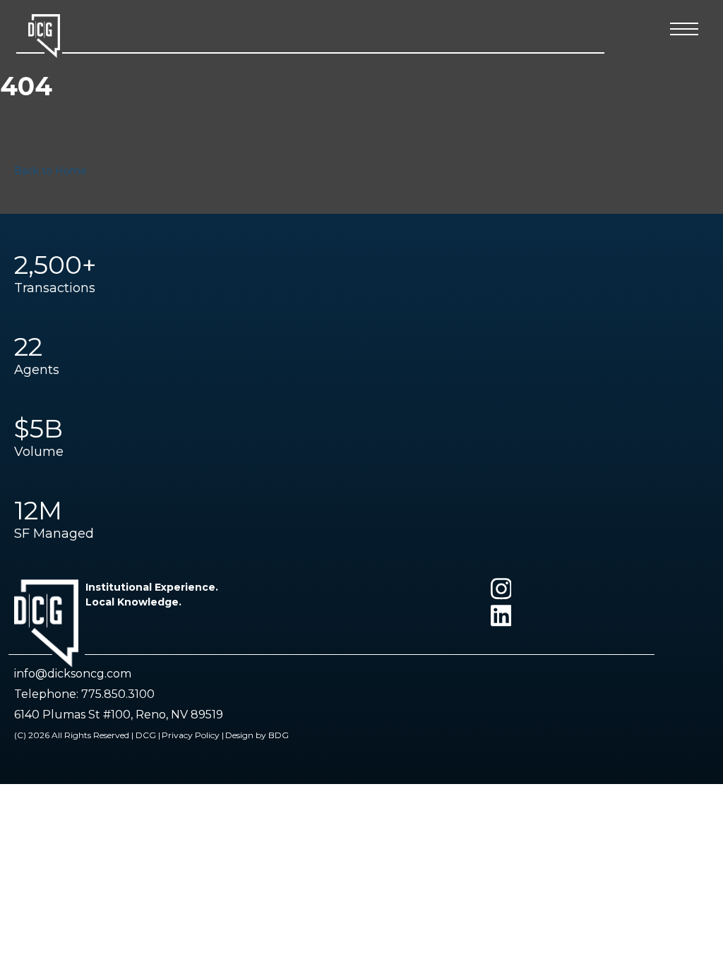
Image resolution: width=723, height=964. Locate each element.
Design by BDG (257, 735)
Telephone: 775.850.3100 (84, 694)
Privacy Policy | (193, 735)
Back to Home (50, 170)
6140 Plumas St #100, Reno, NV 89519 (118, 714)
